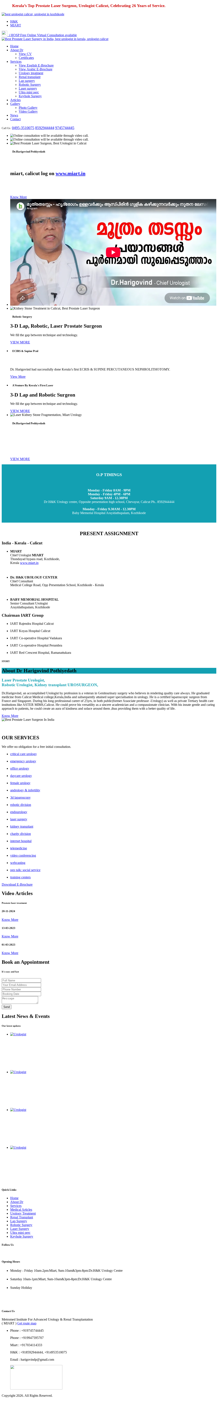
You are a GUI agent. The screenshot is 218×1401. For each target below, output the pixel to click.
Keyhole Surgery (30, 96)
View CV (25, 54)
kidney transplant (21, 826)
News (14, 115)
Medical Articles (21, 1209)
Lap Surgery (18, 1221)
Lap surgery (27, 81)
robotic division (20, 805)
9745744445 (64, 128)
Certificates (26, 58)
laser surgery (18, 819)
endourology (18, 812)
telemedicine (18, 848)
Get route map (26, 1323)
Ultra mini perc (29, 92)
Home (14, 46)
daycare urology (21, 776)
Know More (18, 197)
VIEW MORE (20, 342)
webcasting (17, 863)
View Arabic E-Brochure (35, 69)
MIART (15, 25)
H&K (14, 21)
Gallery (15, 104)
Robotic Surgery (30, 84)
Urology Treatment (23, 1213)
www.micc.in (11, 1303)
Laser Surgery (19, 1229)
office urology (19, 768)
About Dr (16, 50)
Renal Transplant (21, 1217)
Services (16, 61)
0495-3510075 (23, 128)
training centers (20, 877)
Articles (15, 100)
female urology (20, 783)
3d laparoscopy (20, 797)
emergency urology (23, 761)
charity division (20, 834)
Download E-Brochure (17, 884)
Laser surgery (28, 88)
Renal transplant (29, 77)
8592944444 (44, 128)
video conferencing (23, 855)
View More (18, 376)
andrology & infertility (25, 790)
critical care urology (23, 754)
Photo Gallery (28, 107)
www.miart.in (70, 173)
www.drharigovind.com (18, 1295)
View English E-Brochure (36, 65)
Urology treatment (31, 73)
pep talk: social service (25, 870)
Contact (15, 119)
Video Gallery (28, 111)
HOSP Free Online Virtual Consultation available (43, 35)
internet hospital (21, 841)
